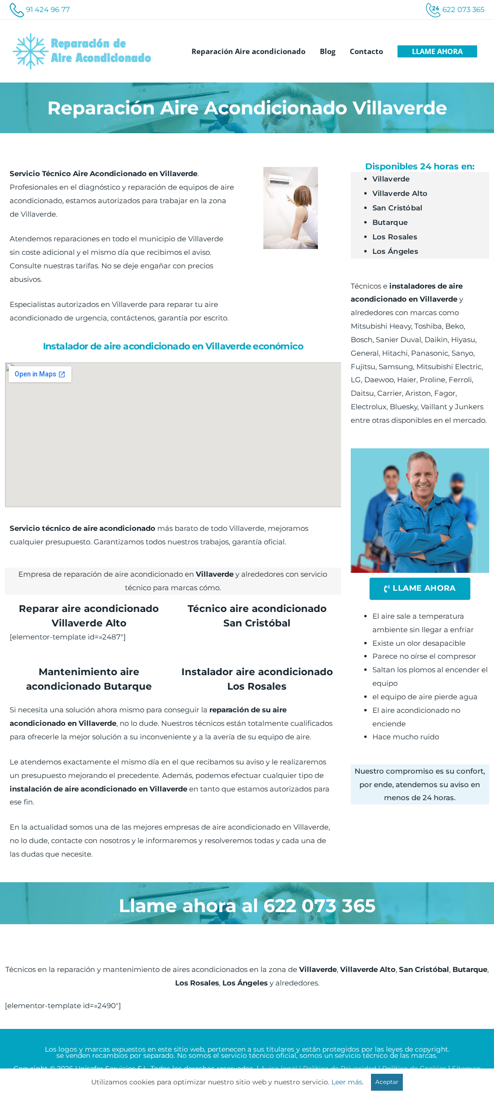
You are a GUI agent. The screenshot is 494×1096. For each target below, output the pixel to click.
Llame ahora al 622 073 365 (247, 905)
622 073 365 (463, 9)
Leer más (346, 1082)
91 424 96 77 (48, 9)
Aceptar (386, 1081)
